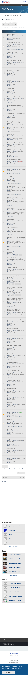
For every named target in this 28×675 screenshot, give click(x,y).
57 (17, 284)
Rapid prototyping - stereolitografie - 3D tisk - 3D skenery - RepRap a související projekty (16, 242)
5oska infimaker (11, 208)
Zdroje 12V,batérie (12, 267)
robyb (19, 144)
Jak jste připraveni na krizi (14, 439)
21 (19, 246)
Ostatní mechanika (16, 366)
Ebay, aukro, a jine (16, 38)
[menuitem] (5, 5)
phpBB (9, 643)
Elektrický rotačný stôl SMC (14, 345)
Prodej (13, 56)
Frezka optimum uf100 (13, 197)
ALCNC (19, 115)
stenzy (19, 338)
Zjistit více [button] (18, 668)
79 (13, 295)
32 (17, 194)
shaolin (19, 124)
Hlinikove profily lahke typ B (14, 142)
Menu (23, 1)
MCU (13, 253)
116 (20, 183)
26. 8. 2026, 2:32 (20, 391)
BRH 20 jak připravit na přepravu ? (16, 150)
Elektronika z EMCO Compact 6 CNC (15, 319)
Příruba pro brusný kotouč (14, 60)
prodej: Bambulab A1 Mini (14, 105)
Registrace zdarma (14, 655)
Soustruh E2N (10, 219)
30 (13, 194)
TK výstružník (10, 88)
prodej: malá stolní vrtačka (14, 159)
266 (13, 49)
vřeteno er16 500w (12, 52)
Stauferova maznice (12, 362)
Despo (19, 381)
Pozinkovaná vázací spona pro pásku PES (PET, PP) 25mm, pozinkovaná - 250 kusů (15, 300)
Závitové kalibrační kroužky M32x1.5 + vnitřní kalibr (14, 69)
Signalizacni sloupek (12, 328)
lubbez (19, 251)
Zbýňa (19, 220)
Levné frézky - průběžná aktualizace (13, 276)
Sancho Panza (21, 363)
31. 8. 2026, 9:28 (11, 37)
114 (15, 183)
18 (13, 246)
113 (13, 183)
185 (18, 426)
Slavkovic (20, 412)
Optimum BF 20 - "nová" (13, 380)
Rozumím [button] (8, 672)
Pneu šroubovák (11, 388)
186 (21, 426)
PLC (8, 395)
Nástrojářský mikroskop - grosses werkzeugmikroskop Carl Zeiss (15, 258)
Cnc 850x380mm (11, 457)
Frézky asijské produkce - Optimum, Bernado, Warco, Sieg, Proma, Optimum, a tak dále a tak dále (16, 203)
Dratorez (9, 429)
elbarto (19, 199)
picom (19, 135)
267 (16, 49)
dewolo (19, 347)
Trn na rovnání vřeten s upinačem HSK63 (16, 79)
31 (15, 194)
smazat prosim (11, 448)
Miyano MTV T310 (12, 411)
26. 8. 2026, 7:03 (11, 365)
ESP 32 (9, 249)
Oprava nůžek (11, 134)
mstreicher (20, 450)
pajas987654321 (11, 391)
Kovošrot (9, 419)
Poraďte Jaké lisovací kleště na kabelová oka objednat (15, 310)
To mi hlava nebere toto (13, 42)
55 (13, 284)
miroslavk (20, 397)
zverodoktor (21, 35)
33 (20, 194)
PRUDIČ (20, 209)
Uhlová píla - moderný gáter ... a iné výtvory (15, 122)
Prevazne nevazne (16, 172)
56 (15, 284)
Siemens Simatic (11, 353)
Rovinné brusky (11, 186)
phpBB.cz (12, 644)
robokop (20, 161)
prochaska (20, 260)
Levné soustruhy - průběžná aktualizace (14, 287)
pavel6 (19, 54)
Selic (19, 330)
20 (17, 246)
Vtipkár (9, 168)
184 (16, 426)
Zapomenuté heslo (14, 660)
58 (20, 284)
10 (15, 131)
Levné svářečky (11, 34)
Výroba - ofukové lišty (13, 370)
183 (13, 426)
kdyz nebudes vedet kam (17, 138)
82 (19, 295)
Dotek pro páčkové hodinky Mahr (16, 97)
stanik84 (20, 178)
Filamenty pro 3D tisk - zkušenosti (16, 237)
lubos (19, 322)
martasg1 (20, 269)
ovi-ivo (19, 229)
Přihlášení (14, 658)
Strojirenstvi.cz (5, 2)
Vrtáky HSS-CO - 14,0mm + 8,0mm (16, 113)
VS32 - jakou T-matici (12, 227)
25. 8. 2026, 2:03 (11, 451)
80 (15, 295)
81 (17, 295)
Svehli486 (20, 151)
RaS (19, 44)
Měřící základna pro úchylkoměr (15, 337)
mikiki (19, 238)
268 (19, 49)
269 (22, 49)
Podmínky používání (14, 662)
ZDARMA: (9, 176)
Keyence (9, 402)
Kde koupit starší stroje (17, 423)
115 (18, 183)
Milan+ (19, 62)
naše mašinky (15, 415)
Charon (19, 188)
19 (15, 246)
